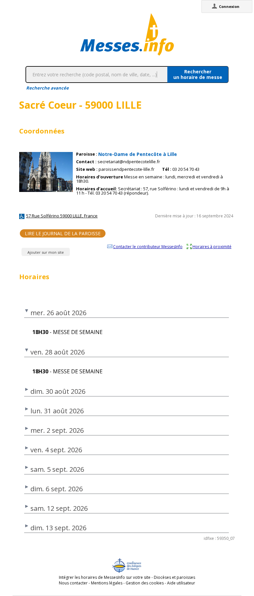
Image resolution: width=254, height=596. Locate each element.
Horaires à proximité (212, 246)
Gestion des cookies (145, 583)
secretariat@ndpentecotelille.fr (129, 162)
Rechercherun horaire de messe (197, 74)
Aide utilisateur (181, 583)
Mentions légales (106, 583)
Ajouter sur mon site (45, 252)
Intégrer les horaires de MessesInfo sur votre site (104, 577)
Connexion (229, 6)
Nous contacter (73, 583)
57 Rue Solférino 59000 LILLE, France (62, 216)
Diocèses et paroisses (174, 577)
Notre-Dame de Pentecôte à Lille (137, 154)
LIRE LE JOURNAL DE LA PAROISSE (63, 233)
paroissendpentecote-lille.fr (126, 169)
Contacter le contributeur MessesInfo (148, 246)
